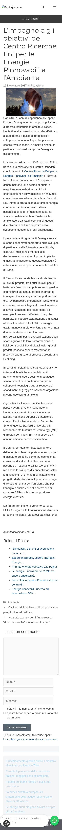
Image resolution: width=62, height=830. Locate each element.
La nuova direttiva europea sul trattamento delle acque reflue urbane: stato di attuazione (29, 796)
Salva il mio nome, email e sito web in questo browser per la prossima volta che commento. (32, 713)
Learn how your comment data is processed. (30, 739)
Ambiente (13, 602)
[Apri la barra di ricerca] (43, 7)
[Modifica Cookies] (6, 823)
